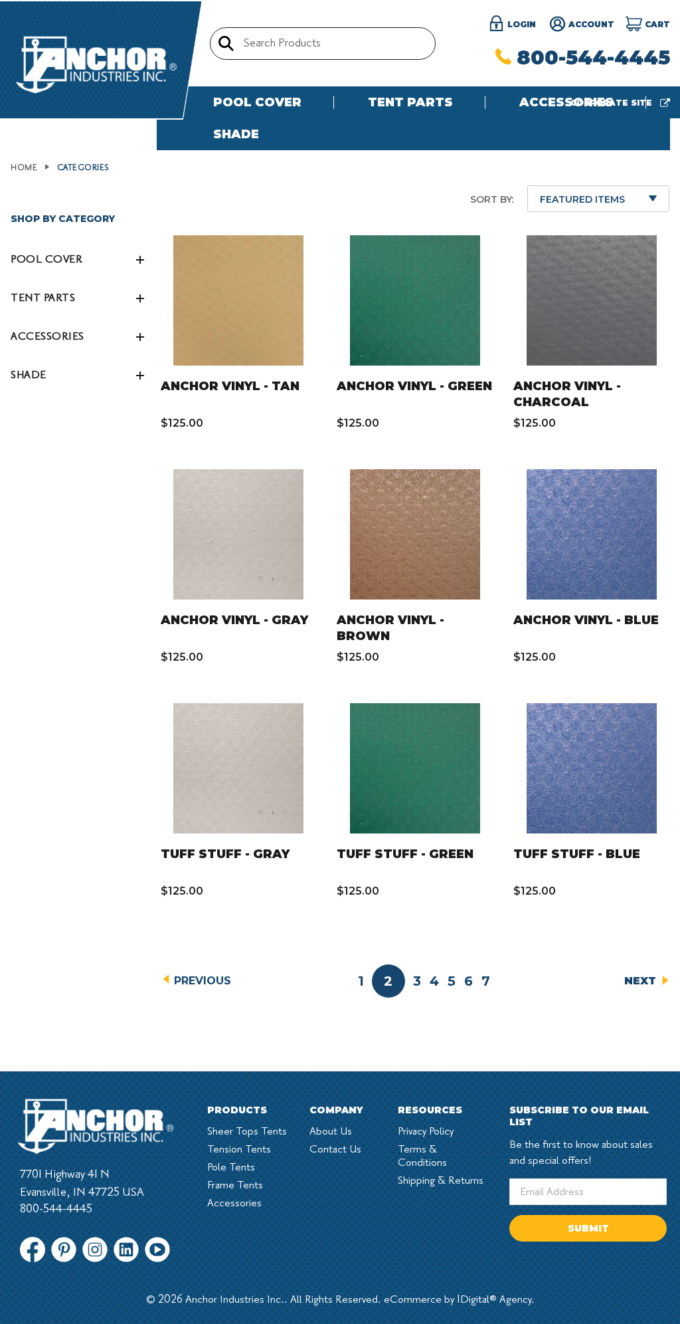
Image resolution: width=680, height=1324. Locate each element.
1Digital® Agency (494, 1299)
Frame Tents (235, 1185)
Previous (201, 980)
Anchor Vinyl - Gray (234, 620)
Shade (236, 134)
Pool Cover (257, 102)
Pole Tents (231, 1167)
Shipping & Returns (440, 1180)
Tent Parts (410, 102)
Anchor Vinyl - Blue (586, 620)
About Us (330, 1131)
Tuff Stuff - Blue (576, 854)
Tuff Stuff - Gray (225, 854)
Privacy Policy (426, 1131)
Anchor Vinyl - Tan (230, 386)
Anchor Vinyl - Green (414, 386)
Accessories (566, 102)
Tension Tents (239, 1149)
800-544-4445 (593, 57)
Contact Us (335, 1149)
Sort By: (491, 199)
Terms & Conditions (422, 1156)
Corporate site (612, 103)
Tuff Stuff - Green (405, 854)
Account (590, 24)
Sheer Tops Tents (247, 1131)
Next (641, 980)
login (520, 24)
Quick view (252, 300)
